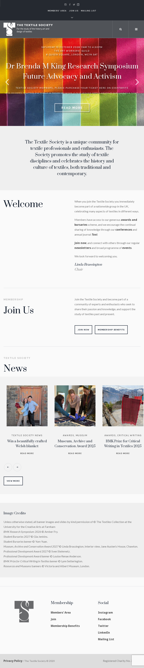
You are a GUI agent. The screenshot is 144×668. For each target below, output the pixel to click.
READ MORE (72, 108)
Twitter (103, 626)
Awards (65, 435)
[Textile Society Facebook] (70, 4)
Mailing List (88, 10)
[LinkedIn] (78, 4)
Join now (80, 243)
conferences (123, 229)
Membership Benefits (65, 626)
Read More (24, 453)
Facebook (104, 619)
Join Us (73, 10)
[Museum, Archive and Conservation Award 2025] (71, 405)
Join (53, 619)
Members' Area (57, 10)
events (127, 248)
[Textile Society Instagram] (65, 4)
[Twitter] (74, 4)
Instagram (105, 612)
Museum (78, 435)
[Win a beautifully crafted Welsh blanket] (24, 405)
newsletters (82, 248)
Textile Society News (23, 435)
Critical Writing (126, 435)
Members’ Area (61, 612)
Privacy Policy (13, 661)
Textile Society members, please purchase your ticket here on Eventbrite (72, 87)
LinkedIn (104, 632)
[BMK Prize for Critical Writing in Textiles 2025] (119, 405)
